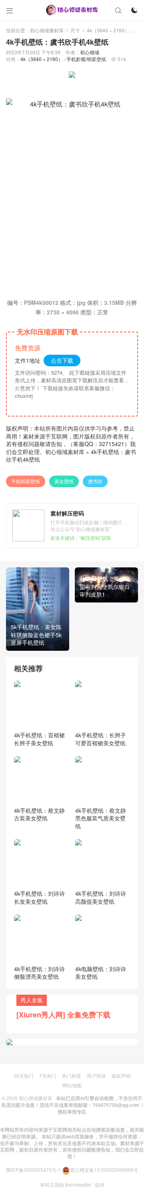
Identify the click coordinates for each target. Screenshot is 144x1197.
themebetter (78, 1184)
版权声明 (121, 1075)
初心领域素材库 (47, 30)
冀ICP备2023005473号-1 (33, 1169)
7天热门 (47, 1075)
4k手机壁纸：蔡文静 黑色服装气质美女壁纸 (100, 818)
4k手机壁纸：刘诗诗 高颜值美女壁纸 (100, 897)
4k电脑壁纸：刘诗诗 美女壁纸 (100, 973)
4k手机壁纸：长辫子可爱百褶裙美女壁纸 (100, 739)
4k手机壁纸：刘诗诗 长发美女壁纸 (39, 897)
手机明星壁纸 (25, 481)
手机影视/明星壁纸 (86, 58)
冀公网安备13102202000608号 (104, 1169)
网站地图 (72, 1085)
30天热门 (24, 1075)
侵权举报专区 (72, 1111)
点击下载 (62, 360)
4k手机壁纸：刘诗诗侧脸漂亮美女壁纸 (39, 973)
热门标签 (71, 1075)
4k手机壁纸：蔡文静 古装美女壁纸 (39, 814)
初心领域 (89, 52)
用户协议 (96, 1075)
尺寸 (75, 30)
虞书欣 (95, 481)
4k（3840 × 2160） (108, 30)
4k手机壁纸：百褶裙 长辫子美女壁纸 (39, 739)
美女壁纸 (64, 481)
